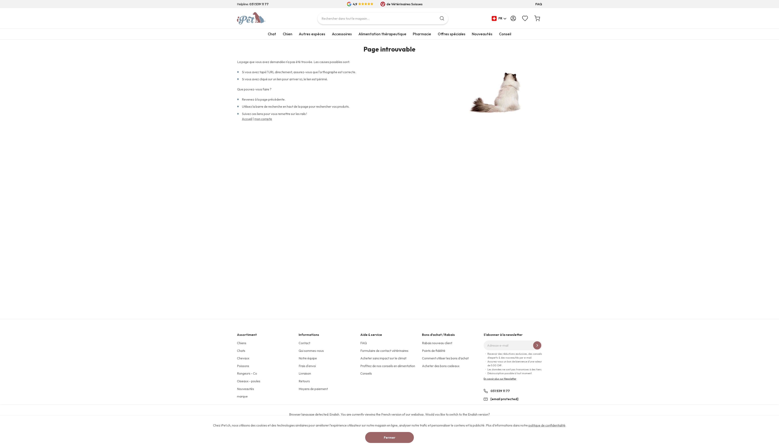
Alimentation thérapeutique (382, 34)
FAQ (538, 4)
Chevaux (243, 358)
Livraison (305, 373)
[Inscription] (537, 345)
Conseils (366, 373)
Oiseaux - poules (248, 381)
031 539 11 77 (500, 391)
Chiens (241, 343)
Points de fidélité (433, 351)
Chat (272, 34)
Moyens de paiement (313, 389)
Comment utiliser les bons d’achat (445, 358)
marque (242, 396)
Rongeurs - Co (247, 373)
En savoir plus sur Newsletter (500, 378)
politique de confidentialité (546, 425)
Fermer (389, 437)
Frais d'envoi (307, 366)
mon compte (263, 119)
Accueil (247, 119)
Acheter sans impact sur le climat (383, 358)
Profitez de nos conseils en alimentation (387, 366)
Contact (304, 343)
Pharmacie (422, 34)
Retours (304, 381)
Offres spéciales (451, 34)
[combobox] (382, 18)
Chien (287, 34)
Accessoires (342, 34)
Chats (241, 351)
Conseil (505, 34)
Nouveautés (482, 34)
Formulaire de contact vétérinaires (384, 351)
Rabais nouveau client (437, 343)
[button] (499, 18)
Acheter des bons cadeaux (440, 366)
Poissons (243, 366)
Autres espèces (312, 34)
